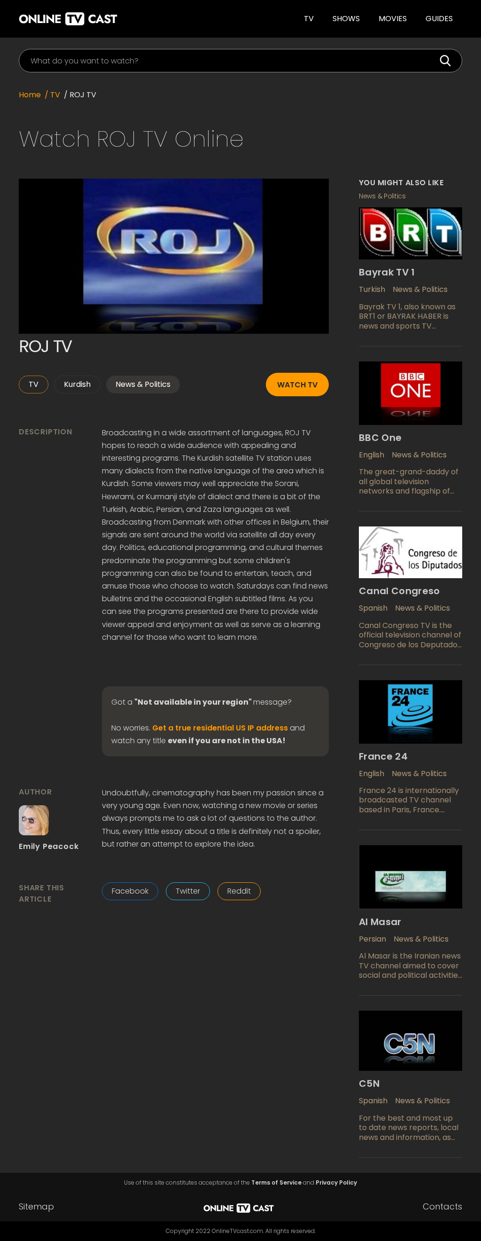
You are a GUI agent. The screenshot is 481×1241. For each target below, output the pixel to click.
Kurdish (77, 384)
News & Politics (143, 384)
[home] (112, 19)
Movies (393, 18)
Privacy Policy (336, 1183)
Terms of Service (276, 1183)
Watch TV (297, 384)
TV (309, 18)
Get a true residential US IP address (220, 728)
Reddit (239, 891)
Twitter (188, 891)
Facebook (130, 891)
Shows (346, 18)
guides (439, 18)
